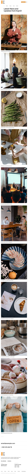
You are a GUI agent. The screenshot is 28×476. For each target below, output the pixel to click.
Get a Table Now (3, 460)
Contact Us (9, 460)
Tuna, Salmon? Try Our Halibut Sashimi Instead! (7, 280)
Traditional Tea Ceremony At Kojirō (5, 51)
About (12, 471)
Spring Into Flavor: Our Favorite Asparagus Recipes (7, 127)
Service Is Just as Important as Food (5, 89)
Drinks (8, 471)
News (15, 471)
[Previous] (1, 436)
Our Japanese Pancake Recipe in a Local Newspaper (7, 356)
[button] (26, 2)
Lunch (2, 471)
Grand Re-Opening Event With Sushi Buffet (6, 433)
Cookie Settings (24, 471)
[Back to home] (3, 2)
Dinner (5, 471)
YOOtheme (14, 473)
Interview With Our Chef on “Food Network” (6, 242)
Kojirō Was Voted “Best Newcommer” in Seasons (7, 318)
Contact (19, 471)
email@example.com (8, 443)
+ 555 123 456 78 (6, 447)
